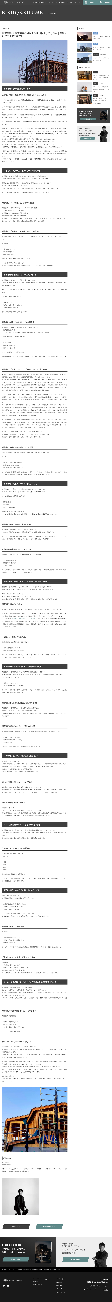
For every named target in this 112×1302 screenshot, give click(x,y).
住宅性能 (35, 1281)
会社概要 (92, 1286)
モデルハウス (53, 2)
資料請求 (92, 2)
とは (39, 2)
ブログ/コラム (12, 1269)
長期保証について (38, 1284)
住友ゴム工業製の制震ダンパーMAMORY (24, 619)
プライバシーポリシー (103, 1286)
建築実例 (62, 2)
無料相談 (107, 2)
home (4, 1269)
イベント (77, 2)
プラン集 (69, 2)
